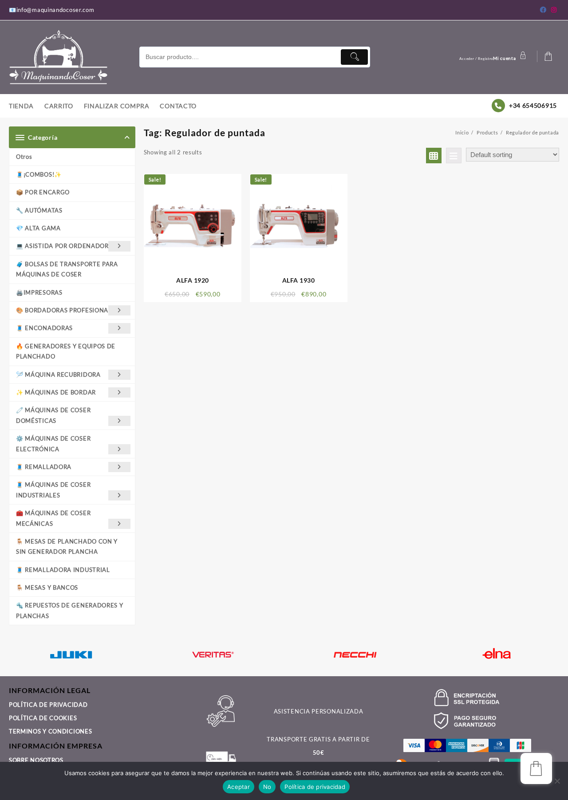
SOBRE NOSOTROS (36, 715)
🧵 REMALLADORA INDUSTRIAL (63, 569)
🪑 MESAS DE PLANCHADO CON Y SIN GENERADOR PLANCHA (67, 546)
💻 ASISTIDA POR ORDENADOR (62, 245)
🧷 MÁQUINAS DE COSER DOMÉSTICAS (53, 415)
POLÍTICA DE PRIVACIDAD (48, 660)
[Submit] (354, 57)
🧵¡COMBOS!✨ (39, 174)
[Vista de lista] (454, 155)
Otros (24, 156)
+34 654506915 (533, 105)
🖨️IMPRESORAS (39, 292)
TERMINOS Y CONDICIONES (50, 686)
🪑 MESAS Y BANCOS (47, 587)
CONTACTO (26, 729)
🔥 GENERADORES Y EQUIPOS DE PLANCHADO (65, 351)
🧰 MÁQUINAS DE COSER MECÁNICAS (53, 518)
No (267, 786)
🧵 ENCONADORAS (44, 327)
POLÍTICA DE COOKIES (43, 673)
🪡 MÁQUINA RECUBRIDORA (58, 374)
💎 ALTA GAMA (38, 228)
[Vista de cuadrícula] (434, 155)
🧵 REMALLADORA (43, 466)
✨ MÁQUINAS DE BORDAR (56, 392)
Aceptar (238, 786)
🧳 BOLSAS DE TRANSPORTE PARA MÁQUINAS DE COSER (67, 269)
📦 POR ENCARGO (43, 192)
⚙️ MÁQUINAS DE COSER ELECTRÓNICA (53, 443)
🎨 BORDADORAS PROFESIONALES (67, 310)
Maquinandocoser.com (220, 748)
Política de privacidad (314, 786)
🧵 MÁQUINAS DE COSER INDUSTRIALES (53, 489)
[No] (556, 780)
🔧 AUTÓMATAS (39, 210)
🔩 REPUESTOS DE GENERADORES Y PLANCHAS (69, 610)
